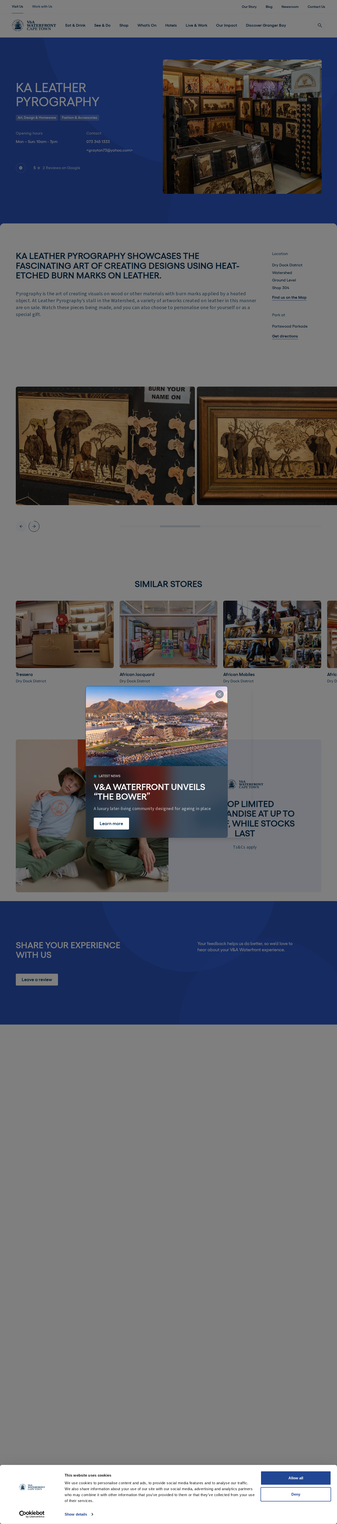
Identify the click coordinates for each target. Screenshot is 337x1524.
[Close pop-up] (220, 694)
